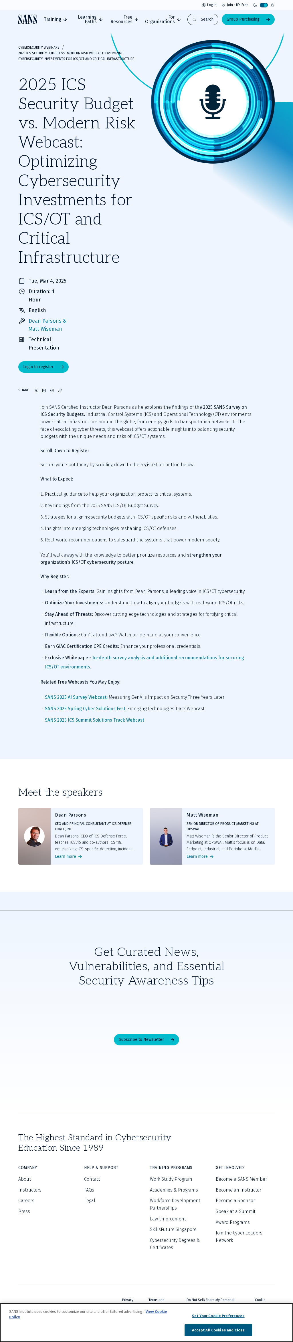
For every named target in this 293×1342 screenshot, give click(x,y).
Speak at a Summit (236, 1211)
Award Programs (233, 1222)
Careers (26, 1200)
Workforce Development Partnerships (175, 1204)
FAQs (89, 1190)
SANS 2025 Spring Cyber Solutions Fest (85, 708)
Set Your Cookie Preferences (218, 1316)
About (24, 1179)
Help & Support (101, 1167)
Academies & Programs (174, 1190)
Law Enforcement (168, 1219)
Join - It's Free (237, 5)
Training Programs (171, 1167)
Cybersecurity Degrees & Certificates (175, 1244)
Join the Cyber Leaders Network (239, 1236)
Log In (212, 5)
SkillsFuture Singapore (173, 1229)
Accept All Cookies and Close (218, 1330)
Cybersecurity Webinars (39, 47)
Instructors (29, 1190)
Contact (92, 1179)
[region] (146, 1322)
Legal (89, 1200)
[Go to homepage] (27, 19)
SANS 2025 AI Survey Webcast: (76, 697)
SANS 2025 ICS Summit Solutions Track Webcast (94, 720)
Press (24, 1211)
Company (27, 1167)
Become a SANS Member (241, 1179)
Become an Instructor (238, 1190)
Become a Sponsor (235, 1200)
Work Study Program (171, 1179)
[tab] (55, 19)
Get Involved (230, 1167)
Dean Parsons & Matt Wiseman (47, 325)
